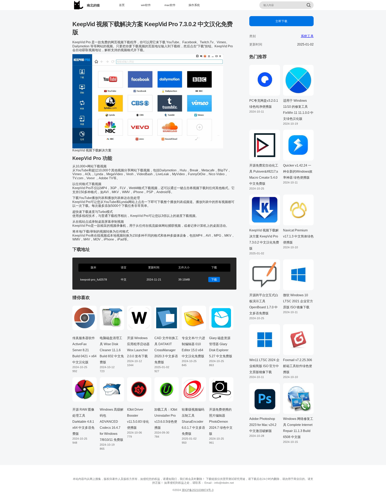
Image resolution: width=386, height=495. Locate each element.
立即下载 (281, 21)
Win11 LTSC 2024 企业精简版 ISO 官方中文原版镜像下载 (264, 366)
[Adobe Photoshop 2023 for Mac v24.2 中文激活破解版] (264, 398)
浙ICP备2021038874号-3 (198, 490)
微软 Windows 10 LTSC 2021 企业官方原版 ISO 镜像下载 (298, 301)
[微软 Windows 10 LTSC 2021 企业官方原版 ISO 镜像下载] (298, 274)
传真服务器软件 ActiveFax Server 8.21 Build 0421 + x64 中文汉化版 (84, 350)
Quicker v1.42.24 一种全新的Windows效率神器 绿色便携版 (297, 171)
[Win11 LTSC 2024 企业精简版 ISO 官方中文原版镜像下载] (264, 339)
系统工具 (307, 36)
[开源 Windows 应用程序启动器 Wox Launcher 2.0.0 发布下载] (139, 317)
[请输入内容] (309, 5)
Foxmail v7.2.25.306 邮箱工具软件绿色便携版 (297, 366)
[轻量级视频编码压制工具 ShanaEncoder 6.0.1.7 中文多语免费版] (194, 389)
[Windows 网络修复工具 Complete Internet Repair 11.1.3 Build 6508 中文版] (298, 398)
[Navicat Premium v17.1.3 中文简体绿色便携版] (298, 209)
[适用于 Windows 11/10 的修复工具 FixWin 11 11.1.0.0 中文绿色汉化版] (298, 80)
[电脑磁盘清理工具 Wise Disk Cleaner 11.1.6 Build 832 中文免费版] (112, 317)
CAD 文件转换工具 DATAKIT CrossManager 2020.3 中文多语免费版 (166, 350)
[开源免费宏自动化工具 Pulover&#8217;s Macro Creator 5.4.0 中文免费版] (264, 144)
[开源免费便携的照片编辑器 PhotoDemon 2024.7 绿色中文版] (221, 389)
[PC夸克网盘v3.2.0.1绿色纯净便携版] (264, 80)
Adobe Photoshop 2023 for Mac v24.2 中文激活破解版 (262, 425)
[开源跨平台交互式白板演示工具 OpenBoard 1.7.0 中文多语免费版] (264, 274)
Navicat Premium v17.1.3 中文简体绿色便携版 (298, 236)
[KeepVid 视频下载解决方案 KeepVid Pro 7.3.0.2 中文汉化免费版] (264, 209)
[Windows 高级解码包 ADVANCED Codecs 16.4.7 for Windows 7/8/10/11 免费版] (112, 389)
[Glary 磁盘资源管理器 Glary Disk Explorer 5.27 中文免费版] (221, 317)
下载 (214, 279)
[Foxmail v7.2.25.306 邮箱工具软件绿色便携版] (298, 339)
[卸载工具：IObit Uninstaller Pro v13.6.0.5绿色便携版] (166, 389)
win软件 (146, 5)
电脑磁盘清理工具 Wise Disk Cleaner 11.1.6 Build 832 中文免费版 (112, 350)
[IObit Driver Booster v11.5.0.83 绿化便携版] (139, 389)
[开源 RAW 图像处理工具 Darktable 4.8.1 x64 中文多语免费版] (84, 389)
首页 (122, 5)
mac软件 (170, 5)
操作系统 (194, 5)
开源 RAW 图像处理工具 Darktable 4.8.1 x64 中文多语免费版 (83, 421)
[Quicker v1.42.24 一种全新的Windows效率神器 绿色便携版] (298, 144)
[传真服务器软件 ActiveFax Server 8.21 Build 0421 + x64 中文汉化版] (84, 317)
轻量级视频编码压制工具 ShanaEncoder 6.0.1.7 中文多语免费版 (193, 421)
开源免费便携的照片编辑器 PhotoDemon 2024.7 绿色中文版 (221, 421)
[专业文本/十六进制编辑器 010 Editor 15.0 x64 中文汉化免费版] (194, 317)
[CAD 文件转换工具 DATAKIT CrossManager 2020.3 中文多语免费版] (166, 317)
